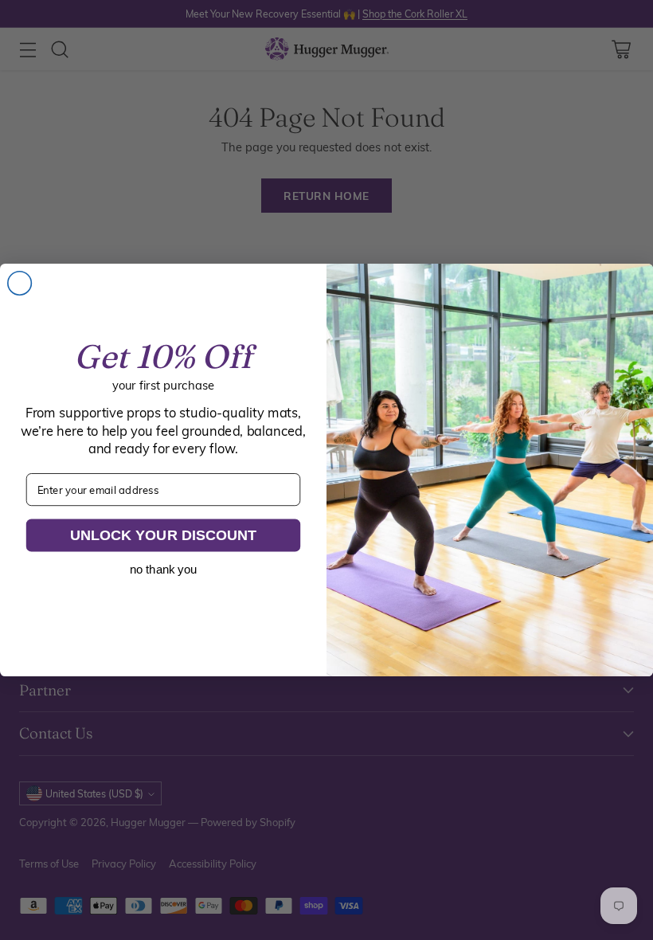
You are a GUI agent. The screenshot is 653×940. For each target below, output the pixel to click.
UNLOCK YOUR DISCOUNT (163, 535)
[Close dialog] (20, 284)
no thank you (163, 569)
